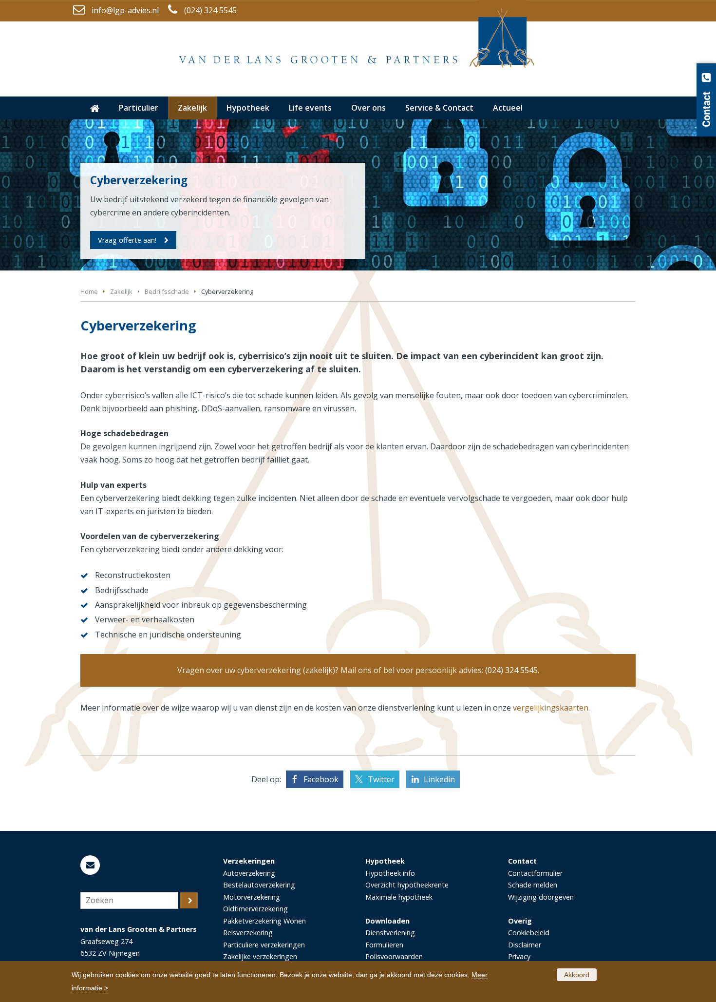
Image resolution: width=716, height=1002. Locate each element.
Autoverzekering (249, 873)
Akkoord (576, 975)
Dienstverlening (390, 932)
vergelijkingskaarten (550, 707)
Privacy (519, 956)
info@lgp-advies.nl (125, 10)
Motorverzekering (251, 897)
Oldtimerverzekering (255, 908)
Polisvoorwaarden (394, 956)
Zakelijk (121, 291)
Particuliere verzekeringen (264, 944)
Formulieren (384, 944)
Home (89, 291)
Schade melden (532, 884)
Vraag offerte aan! (127, 240)
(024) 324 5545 (210, 10)
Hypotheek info (390, 873)
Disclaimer (524, 944)
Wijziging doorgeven (541, 897)
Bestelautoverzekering (259, 884)
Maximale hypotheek (399, 897)
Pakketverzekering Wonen (264, 920)
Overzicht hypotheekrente (407, 884)
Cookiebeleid (528, 932)
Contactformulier (535, 873)
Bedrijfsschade (167, 291)
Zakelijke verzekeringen (260, 956)
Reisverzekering (248, 932)
